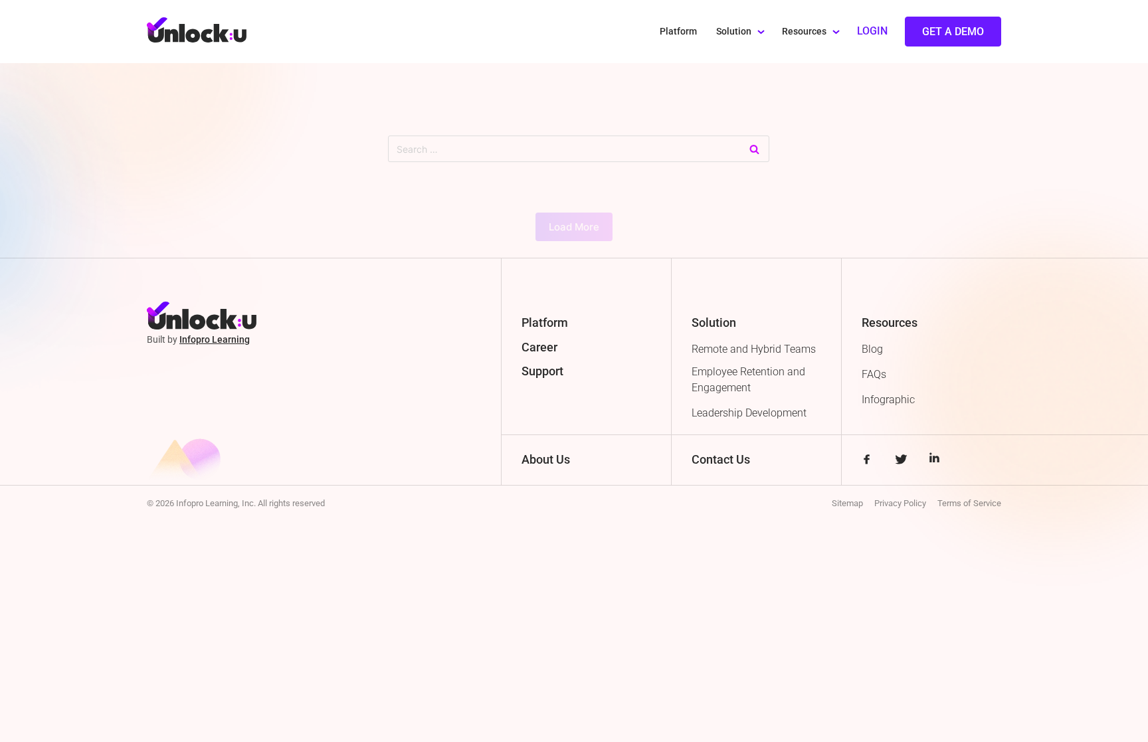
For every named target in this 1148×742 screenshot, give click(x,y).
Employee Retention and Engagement (748, 379)
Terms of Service (969, 503)
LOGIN (872, 31)
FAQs (874, 374)
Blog (872, 349)
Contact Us (721, 459)
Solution (733, 31)
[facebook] (866, 460)
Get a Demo (953, 31)
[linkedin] (934, 460)
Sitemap (847, 503)
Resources (804, 31)
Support (542, 371)
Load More (574, 227)
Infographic (888, 399)
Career (539, 347)
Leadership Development (749, 413)
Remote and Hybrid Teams (754, 349)
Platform (678, 31)
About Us (546, 459)
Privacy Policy (900, 503)
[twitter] (900, 460)
